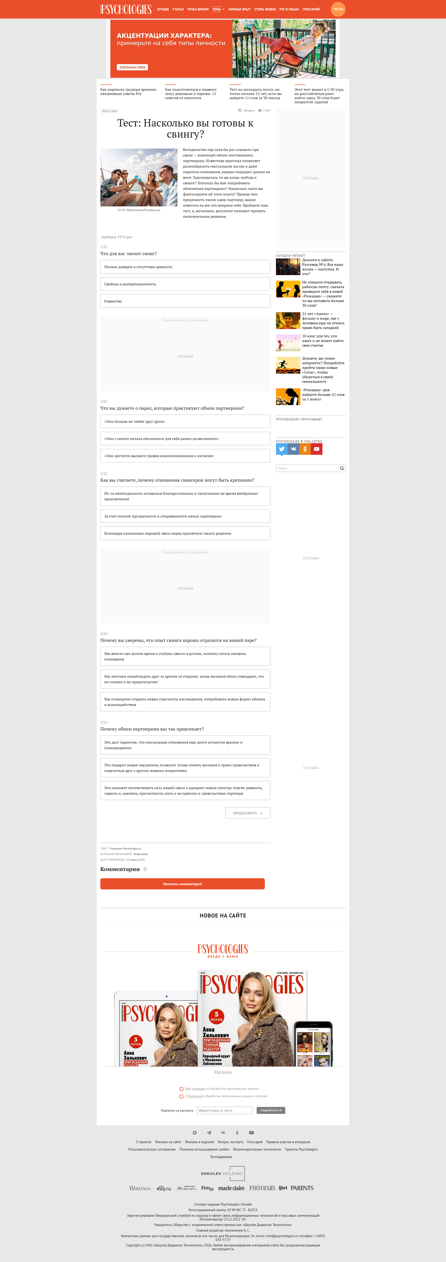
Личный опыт (239, 9)
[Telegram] (209, 1133)
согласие (198, 1088)
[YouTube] (251, 1133)
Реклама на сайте (168, 1142)
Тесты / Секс (109, 111)
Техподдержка (221, 1157)
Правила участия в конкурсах (288, 1142)
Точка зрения (198, 9)
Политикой (196, 1096)
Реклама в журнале (199, 1142)
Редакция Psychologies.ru (125, 848)
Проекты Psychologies (301, 1149)
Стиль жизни (265, 9)
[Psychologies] (125, 9)
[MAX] (195, 1133)
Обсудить (249, 110)
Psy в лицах (289, 9)
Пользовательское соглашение (152, 1149)
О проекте (143, 1142)
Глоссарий (311, 9)
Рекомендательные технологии (257, 1149)
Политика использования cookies (204, 1149)
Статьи (178, 9)
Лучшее (163, 9)
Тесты (338, 9)
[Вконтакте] (223, 1133)
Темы (216, 9)
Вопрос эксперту (230, 1142)
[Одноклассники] (237, 1133)
